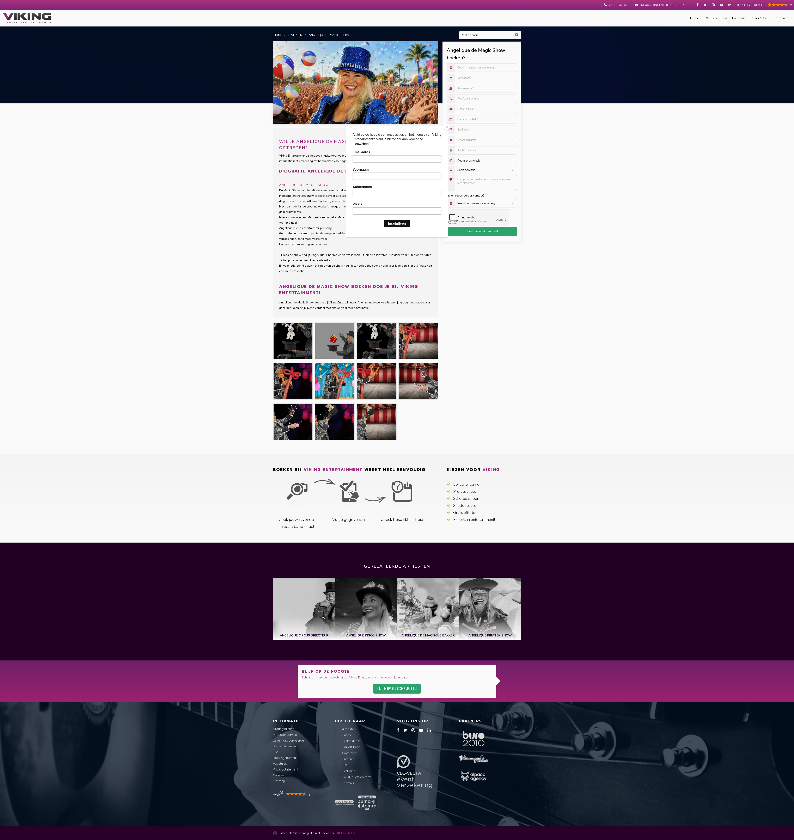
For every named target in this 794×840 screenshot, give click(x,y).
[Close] (447, 127)
